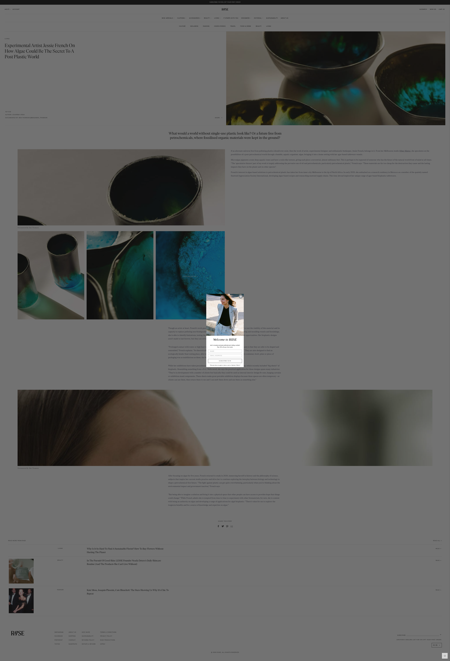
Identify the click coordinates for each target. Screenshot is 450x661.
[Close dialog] (240, 296)
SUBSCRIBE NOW (225, 361)
